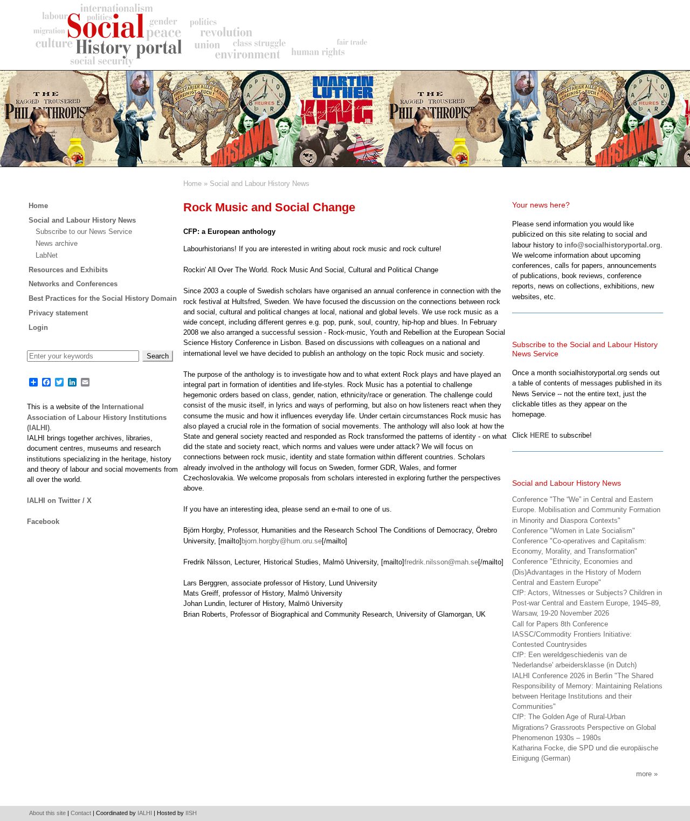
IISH (191, 813)
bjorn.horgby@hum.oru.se (282, 541)
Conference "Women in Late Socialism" (573, 531)
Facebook (43, 522)
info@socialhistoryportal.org (612, 245)
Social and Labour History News (259, 184)
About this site (47, 813)
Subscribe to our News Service (84, 231)
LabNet (47, 255)
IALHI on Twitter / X (59, 500)
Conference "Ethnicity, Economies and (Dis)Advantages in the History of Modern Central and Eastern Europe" (576, 571)
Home (192, 184)
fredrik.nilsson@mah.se (441, 562)
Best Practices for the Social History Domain (103, 298)
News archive (57, 243)
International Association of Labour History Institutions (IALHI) (97, 417)
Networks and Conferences (73, 284)
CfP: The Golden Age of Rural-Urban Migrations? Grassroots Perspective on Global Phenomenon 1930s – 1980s (584, 727)
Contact (81, 813)
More (644, 774)
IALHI (144, 813)
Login (38, 327)
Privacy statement (58, 313)
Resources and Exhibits (68, 270)
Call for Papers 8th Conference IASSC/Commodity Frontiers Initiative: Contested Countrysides (572, 634)
